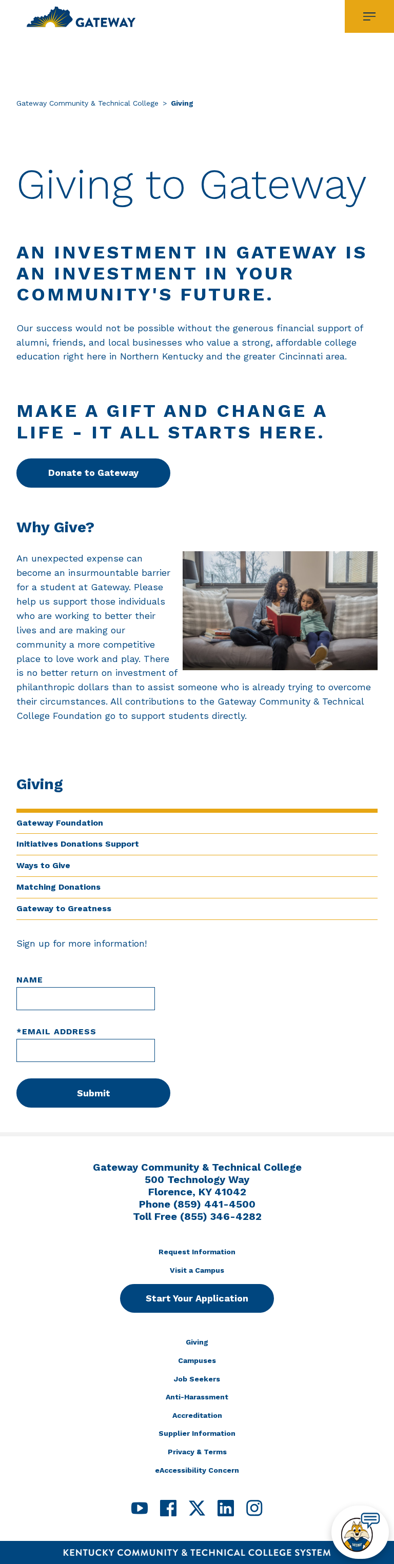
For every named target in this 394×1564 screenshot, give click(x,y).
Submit (93, 1093)
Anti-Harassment (197, 1397)
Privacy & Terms (197, 1452)
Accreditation (197, 1415)
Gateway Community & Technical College (87, 103)
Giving (197, 1342)
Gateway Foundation (59, 823)
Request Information (197, 1252)
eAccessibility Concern (197, 1470)
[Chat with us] (360, 1532)
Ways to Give (43, 865)
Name (29, 980)
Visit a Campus (197, 1270)
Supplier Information (197, 1433)
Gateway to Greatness (63, 908)
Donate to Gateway (93, 472)
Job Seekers (197, 1379)
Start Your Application (197, 1298)
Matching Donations (58, 887)
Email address (56, 1031)
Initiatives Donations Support (77, 844)
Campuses (197, 1360)
